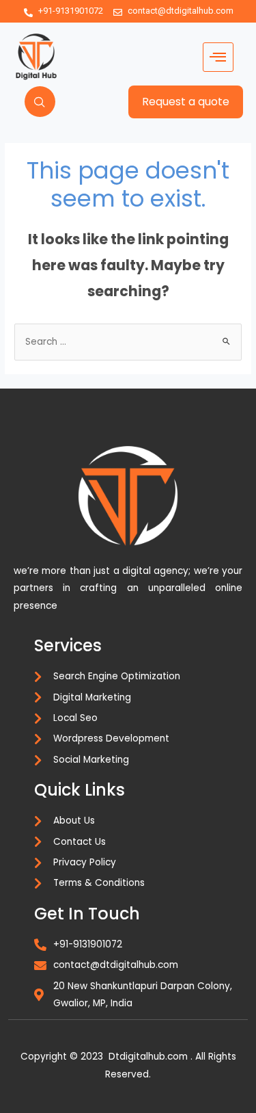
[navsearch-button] (40, 101)
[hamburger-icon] (218, 57)
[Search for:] (128, 341)
